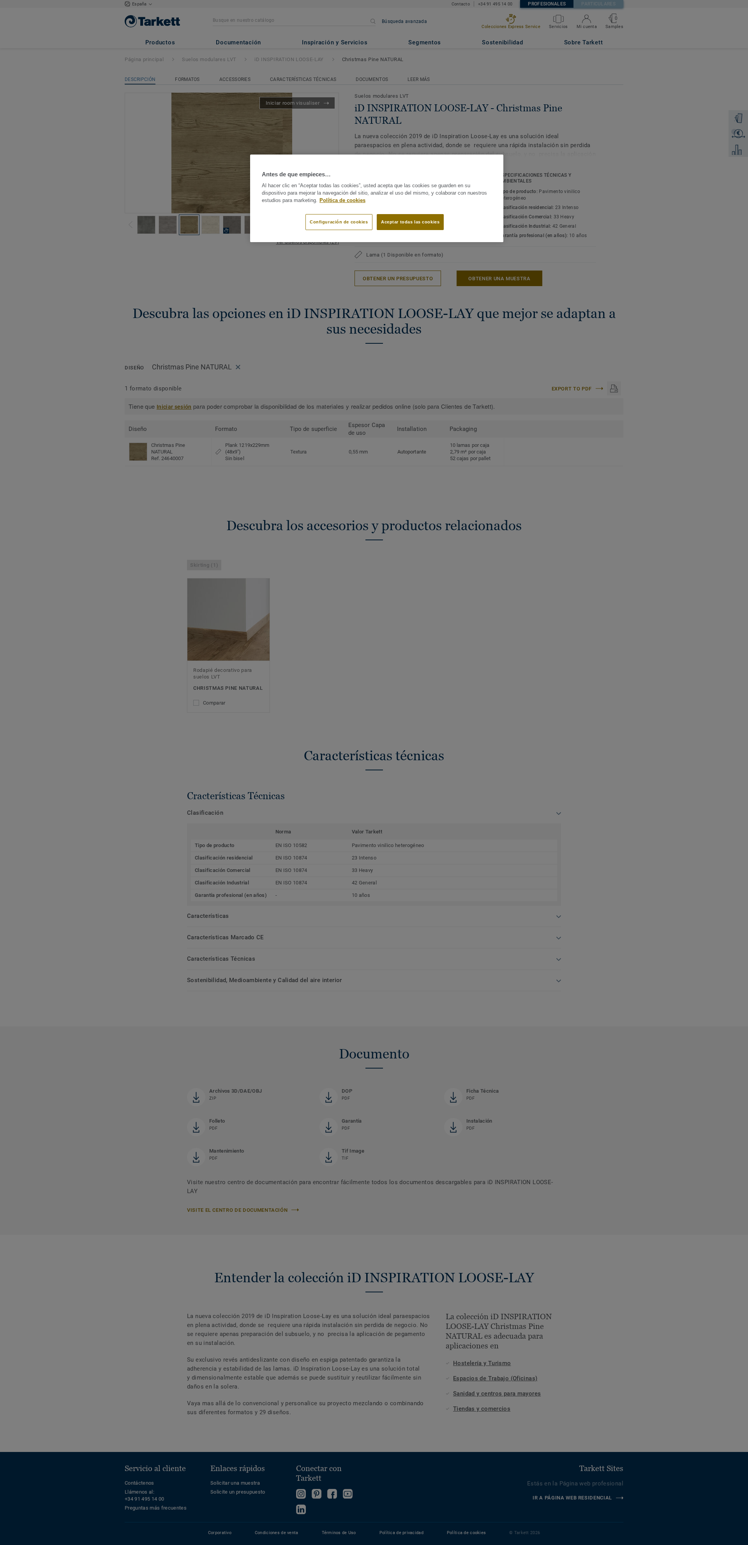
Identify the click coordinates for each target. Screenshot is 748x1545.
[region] (376, 199)
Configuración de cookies (339, 222)
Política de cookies (342, 200)
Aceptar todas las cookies (410, 222)
